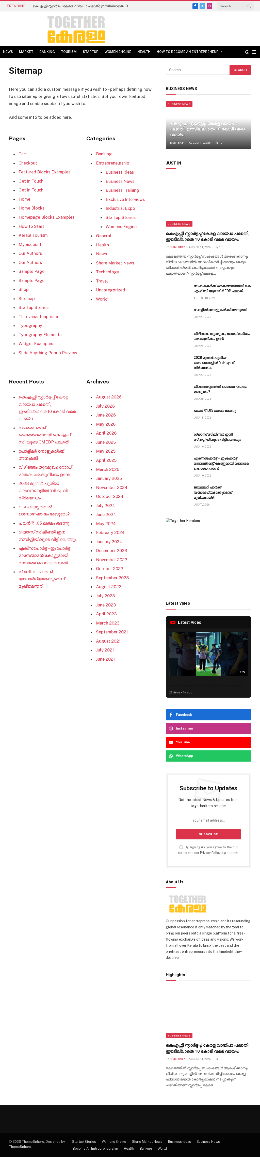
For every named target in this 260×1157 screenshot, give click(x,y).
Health (144, 52)
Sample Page (31, 271)
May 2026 (106, 424)
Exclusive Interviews (125, 199)
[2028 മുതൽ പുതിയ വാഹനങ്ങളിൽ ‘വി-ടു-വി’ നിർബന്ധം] (177, 363)
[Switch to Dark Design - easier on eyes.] (247, 52)
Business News (120, 181)
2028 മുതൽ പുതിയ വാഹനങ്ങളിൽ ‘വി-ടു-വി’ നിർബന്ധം (43, 490)
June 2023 (106, 604)
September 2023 (112, 577)
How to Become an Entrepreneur (188, 52)
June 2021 (105, 659)
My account (30, 244)
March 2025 (107, 469)
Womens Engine (121, 226)
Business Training (122, 190)
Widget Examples (36, 343)
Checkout (28, 163)
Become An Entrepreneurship (95, 1148)
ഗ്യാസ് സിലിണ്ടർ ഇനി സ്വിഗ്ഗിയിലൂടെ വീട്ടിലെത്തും (217, 436)
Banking (47, 52)
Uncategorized (110, 289)
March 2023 (108, 623)
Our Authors (30, 253)
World (102, 299)
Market (26, 52)
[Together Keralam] (62, 29)
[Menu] (254, 52)
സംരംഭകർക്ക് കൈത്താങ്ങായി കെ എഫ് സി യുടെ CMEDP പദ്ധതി (45, 434)
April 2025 (106, 460)
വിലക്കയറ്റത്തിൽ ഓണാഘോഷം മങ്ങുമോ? (220, 389)
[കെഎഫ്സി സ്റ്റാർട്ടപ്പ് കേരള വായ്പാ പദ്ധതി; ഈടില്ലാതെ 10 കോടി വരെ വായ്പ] (208, 201)
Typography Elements (40, 334)
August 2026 (108, 396)
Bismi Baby (177, 142)
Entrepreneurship (112, 163)
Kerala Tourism (33, 235)
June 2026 (106, 415)
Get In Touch (31, 181)
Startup (91, 52)
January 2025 (109, 478)
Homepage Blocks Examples (46, 217)
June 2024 (106, 514)
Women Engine (118, 52)
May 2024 (106, 523)
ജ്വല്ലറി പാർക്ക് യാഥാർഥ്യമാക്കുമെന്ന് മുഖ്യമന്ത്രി (42, 578)
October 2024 (109, 496)
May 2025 (106, 451)
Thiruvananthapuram (38, 316)
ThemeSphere (20, 1147)
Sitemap (27, 298)
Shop (24, 289)
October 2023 (109, 568)
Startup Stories (33, 307)
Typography (30, 325)
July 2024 (105, 505)
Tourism (69, 52)
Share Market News (115, 262)
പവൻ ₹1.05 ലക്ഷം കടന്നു (44, 523)
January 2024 (109, 541)
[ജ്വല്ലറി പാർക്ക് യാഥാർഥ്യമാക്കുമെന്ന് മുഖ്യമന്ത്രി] (177, 493)
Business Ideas (120, 172)
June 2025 (106, 442)
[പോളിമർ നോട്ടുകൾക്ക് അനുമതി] (177, 315)
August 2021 (108, 641)
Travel (102, 281)
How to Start (31, 226)
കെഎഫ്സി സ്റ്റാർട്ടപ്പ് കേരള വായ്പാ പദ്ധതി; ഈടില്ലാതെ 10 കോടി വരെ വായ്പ (83, 6)
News (8, 52)
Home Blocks (31, 208)
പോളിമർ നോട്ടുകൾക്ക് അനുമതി (220, 310)
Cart (23, 153)
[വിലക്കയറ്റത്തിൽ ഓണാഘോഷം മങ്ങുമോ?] (177, 392)
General (103, 235)
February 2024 (110, 532)
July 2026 (105, 406)
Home (24, 199)
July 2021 (105, 649)
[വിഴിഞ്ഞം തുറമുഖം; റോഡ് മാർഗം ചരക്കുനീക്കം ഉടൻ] (177, 339)
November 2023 (111, 559)
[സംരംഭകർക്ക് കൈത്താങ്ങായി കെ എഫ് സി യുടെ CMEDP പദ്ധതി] (177, 291)
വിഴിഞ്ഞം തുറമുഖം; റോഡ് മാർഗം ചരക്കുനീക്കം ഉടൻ (222, 336)
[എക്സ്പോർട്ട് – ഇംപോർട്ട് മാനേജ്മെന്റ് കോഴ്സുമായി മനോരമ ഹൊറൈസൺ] (177, 464)
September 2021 (112, 631)
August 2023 (109, 586)
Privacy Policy (210, 853)
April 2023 (106, 613)
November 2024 (111, 487)
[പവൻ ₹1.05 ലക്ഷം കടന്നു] (177, 416)
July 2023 (105, 595)
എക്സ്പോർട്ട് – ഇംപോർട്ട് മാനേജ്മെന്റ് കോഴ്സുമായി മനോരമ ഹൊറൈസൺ (44, 555)
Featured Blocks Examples (44, 171)
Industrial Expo (120, 208)
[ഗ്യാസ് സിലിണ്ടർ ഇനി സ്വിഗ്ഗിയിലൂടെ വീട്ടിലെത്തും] (177, 440)
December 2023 (111, 550)
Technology (107, 271)
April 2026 (106, 433)
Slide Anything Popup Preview (48, 352)
